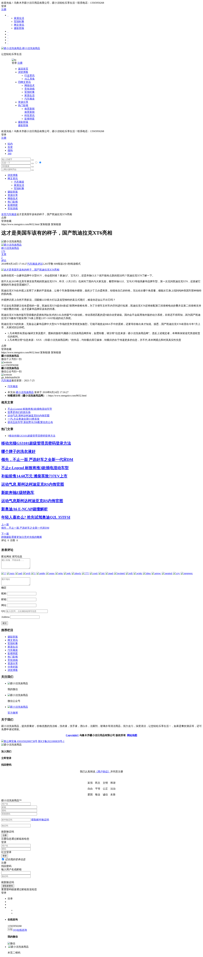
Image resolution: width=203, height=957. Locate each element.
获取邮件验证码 (40, 819)
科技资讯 (29, 115)
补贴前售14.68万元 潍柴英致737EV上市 (34, 476)
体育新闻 (29, 110)
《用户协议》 (102, 771)
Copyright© (72, 735)
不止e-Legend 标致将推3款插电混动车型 (30, 409)
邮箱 (3, 599)
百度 (10, 147)
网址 (3, 605)
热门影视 (13, 201)
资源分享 (13, 663)
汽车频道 (29, 98)
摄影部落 (19, 28)
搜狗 (10, 150)
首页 (3, 214)
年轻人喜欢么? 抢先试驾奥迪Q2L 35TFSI (35, 517)
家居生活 (19, 18)
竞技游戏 (29, 88)
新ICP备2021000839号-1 (51, 741)
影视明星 (29, 118)
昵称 (3, 593)
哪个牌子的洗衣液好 (18, 451)
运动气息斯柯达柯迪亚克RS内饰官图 (32, 501)
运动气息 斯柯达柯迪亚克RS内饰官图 (28, 415)
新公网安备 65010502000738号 (20, 741)
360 (9, 153)
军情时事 (19, 21)
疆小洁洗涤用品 (31, 48)
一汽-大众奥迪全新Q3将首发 (23, 419)
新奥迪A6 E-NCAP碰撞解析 (24, 509)
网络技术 (29, 85)
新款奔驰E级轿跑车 (17, 492)
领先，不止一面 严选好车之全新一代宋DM (37, 459)
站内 (10, 143)
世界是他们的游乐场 (19, 412)
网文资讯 (19, 24)
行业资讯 (29, 75)
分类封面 (13, 666)
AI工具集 (29, 78)
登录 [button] (3, 6)
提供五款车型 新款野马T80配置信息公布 (30, 422)
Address (5, 617)
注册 (3, 9)
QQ (3, 611)
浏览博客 (13, 175)
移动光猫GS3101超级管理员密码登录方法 (32, 435)
